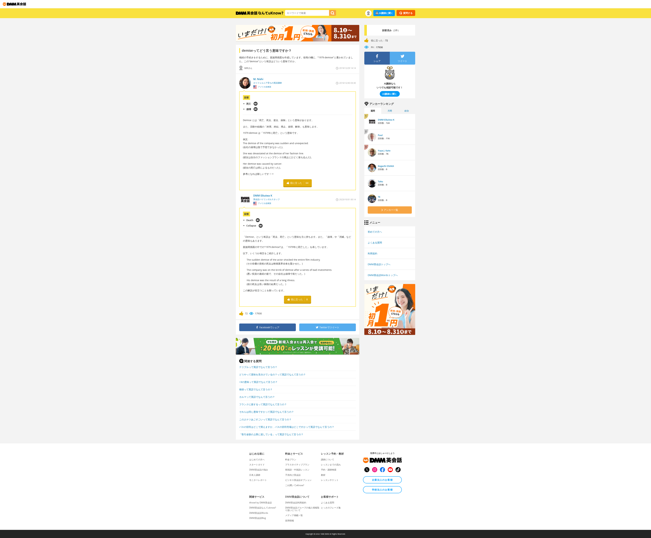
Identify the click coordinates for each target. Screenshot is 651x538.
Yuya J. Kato (384, 150)
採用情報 (289, 520)
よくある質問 (375, 242)
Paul (380, 135)
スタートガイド (257, 464)
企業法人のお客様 (382, 479)
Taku (380, 181)
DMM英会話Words (258, 512)
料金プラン (290, 459)
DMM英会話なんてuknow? (262, 507)
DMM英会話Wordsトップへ (383, 275)
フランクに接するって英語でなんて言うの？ (263, 404)
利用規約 (372, 253)
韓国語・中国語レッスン (297, 469)
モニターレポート (258, 480)
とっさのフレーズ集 (331, 507)
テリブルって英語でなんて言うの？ (258, 367)
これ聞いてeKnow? (294, 485)
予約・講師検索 (328, 469)
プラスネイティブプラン (297, 464)
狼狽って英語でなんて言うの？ (255, 389)
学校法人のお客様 (382, 489)
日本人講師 (254, 474)
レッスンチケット (330, 480)
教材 (323, 474)
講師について (327, 459)
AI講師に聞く (386, 13)
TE (379, 196)
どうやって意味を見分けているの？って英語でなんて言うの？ (272, 374)
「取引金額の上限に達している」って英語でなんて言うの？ (271, 434)
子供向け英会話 (293, 474)
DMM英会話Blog (257, 518)
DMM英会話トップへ (379, 264)
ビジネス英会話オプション (298, 480)
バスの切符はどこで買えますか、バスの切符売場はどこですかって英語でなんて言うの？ (286, 426)
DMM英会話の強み (258, 469)
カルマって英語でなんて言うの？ (257, 396)
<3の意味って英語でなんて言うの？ (258, 382)
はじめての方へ (257, 459)
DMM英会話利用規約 (295, 502)
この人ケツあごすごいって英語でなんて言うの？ (265, 419)
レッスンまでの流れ (331, 464)
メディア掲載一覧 (294, 515)
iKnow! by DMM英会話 (260, 502)
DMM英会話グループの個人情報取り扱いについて (302, 509)
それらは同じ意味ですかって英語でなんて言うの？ (266, 411)
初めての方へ (375, 231)
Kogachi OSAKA (386, 166)
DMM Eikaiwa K (386, 119)
